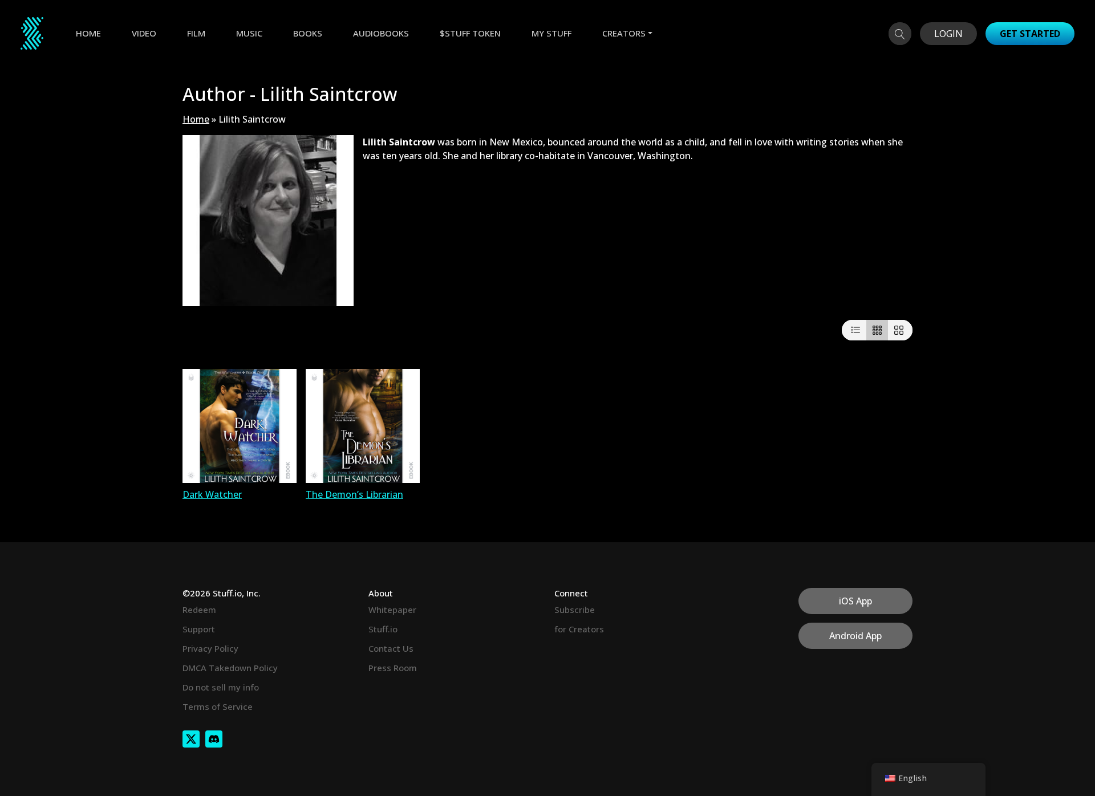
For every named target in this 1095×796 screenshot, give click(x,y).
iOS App (855, 601)
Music (249, 33)
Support (198, 629)
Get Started (1030, 33)
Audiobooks (381, 33)
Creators (624, 33)
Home (88, 33)
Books (307, 33)
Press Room (392, 667)
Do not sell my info (220, 687)
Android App (855, 636)
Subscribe (574, 609)
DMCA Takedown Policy (230, 667)
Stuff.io (383, 629)
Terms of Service (217, 706)
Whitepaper (392, 609)
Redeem (199, 609)
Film (196, 33)
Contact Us (390, 648)
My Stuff (551, 33)
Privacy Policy (210, 648)
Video (144, 33)
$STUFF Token (470, 33)
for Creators (579, 629)
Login (948, 33)
